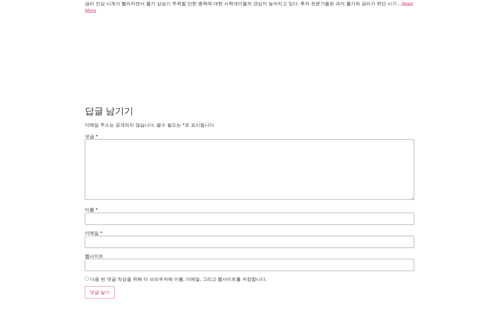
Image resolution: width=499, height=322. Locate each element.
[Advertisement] (249, 58)
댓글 (91, 136)
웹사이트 (94, 256)
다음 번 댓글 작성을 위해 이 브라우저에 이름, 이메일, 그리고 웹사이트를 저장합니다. (178, 279)
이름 (91, 209)
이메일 (94, 233)
